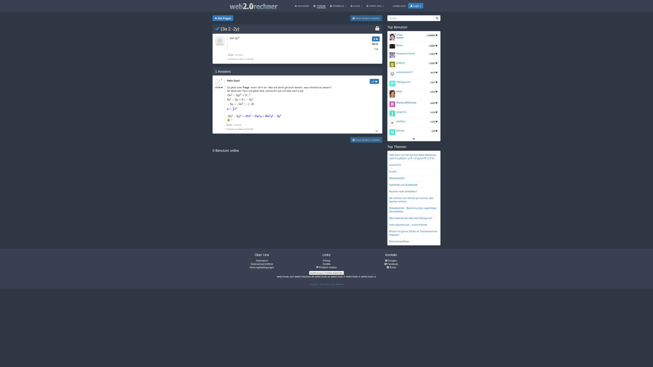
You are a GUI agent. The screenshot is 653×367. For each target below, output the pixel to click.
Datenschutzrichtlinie (262, 264)
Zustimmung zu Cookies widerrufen (326, 272)
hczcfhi (393, 171)
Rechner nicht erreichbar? (403, 191)
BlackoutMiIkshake (406, 102)
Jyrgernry (401, 111)
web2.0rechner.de (304, 276)
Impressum (262, 260)
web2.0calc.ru (368, 276)
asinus (241, 129)
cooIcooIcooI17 (404, 72)
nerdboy (400, 121)
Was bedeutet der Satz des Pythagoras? (410, 218)
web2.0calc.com (285, 276)
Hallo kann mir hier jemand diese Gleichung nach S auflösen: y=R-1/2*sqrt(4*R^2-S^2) (412, 156)
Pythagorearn (403, 82)
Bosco (399, 45)
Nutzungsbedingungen (262, 267)
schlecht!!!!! (395, 165)
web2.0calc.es (322, 276)
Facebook (392, 264)
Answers (223, 71)
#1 (377, 131)
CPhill (399, 35)
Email (392, 267)
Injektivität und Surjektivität (403, 184)
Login (416, 5)
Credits (326, 264)
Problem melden (328, 267)
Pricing (326, 260)
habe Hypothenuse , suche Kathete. (408, 224)
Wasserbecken (397, 178)
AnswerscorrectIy (405, 53)
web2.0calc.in (353, 276)
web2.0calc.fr (338, 276)
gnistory (400, 62)
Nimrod (400, 130)
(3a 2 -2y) (229, 28)
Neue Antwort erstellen (367, 18)
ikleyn (399, 91)
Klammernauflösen (399, 241)
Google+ (392, 260)
